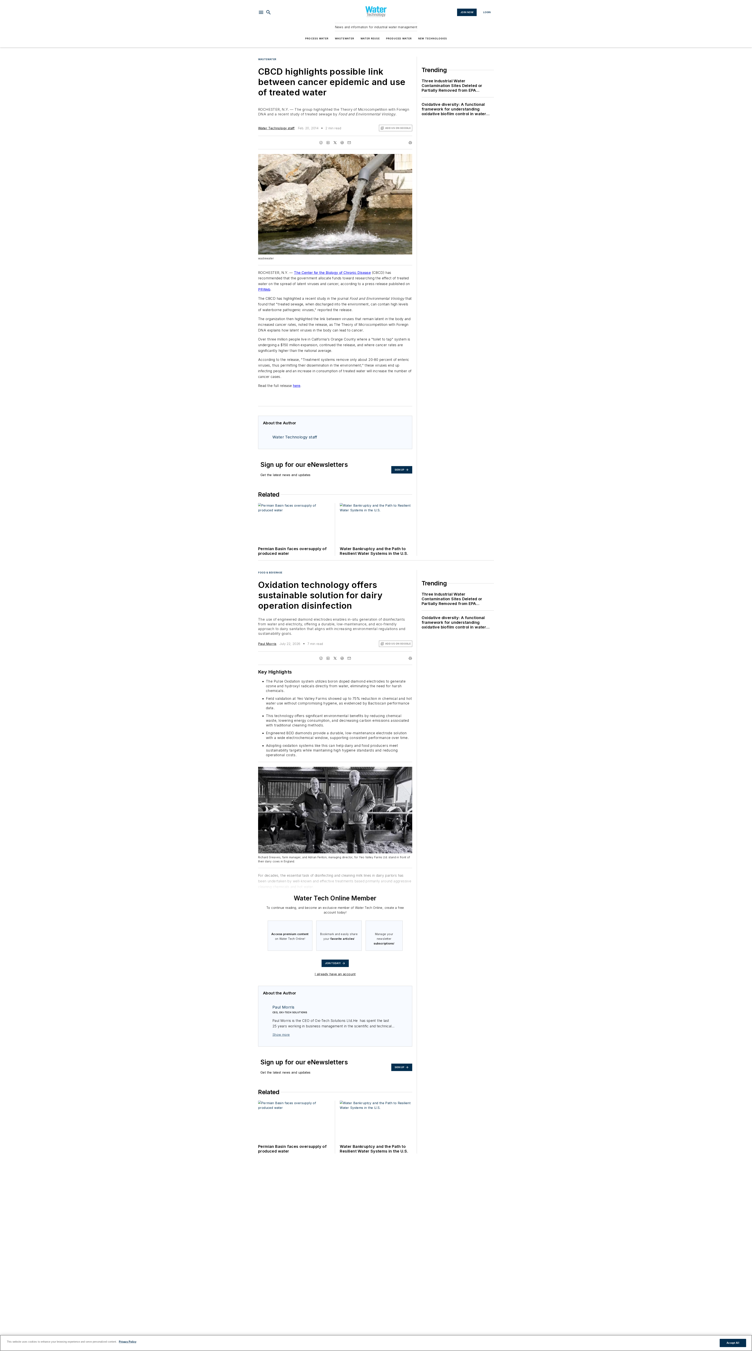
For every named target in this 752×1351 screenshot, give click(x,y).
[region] (376, 1343)
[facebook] (321, 143)
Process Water (317, 38)
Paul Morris (267, 644)
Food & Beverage (270, 572)
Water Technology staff (276, 128)
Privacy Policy (127, 1341)
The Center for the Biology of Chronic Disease (332, 273)
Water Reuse (370, 38)
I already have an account (335, 974)
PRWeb (264, 289)
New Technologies (432, 38)
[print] (410, 143)
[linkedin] (328, 143)
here (296, 386)
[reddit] (342, 143)
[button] (261, 12)
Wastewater (344, 38)
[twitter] (335, 143)
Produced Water (399, 38)
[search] (268, 12)
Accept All (733, 1342)
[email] (349, 143)
